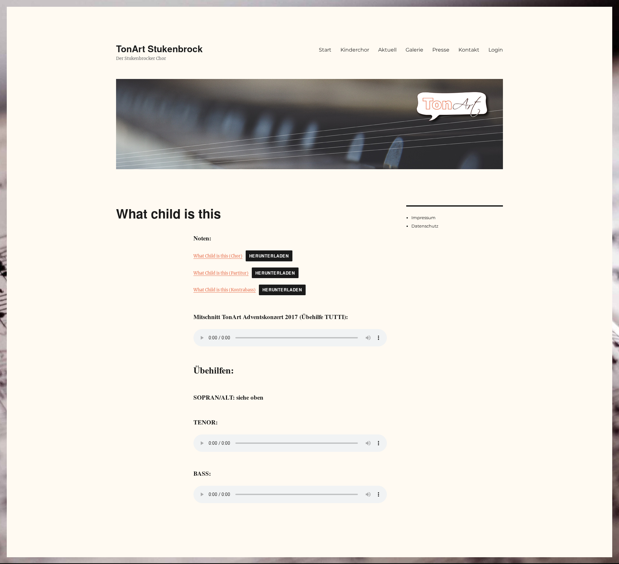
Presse (440, 50)
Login (495, 50)
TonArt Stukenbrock (159, 48)
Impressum (423, 217)
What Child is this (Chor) (217, 255)
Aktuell (387, 50)
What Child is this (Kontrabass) (224, 289)
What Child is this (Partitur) (221, 273)
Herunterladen (269, 256)
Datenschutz (424, 226)
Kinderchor (354, 50)
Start (325, 50)
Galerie (414, 50)
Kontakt (468, 50)
